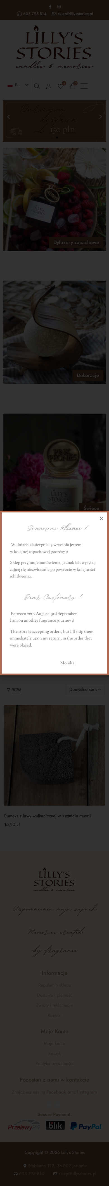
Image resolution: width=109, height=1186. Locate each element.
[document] (54, 593)
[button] (101, 518)
